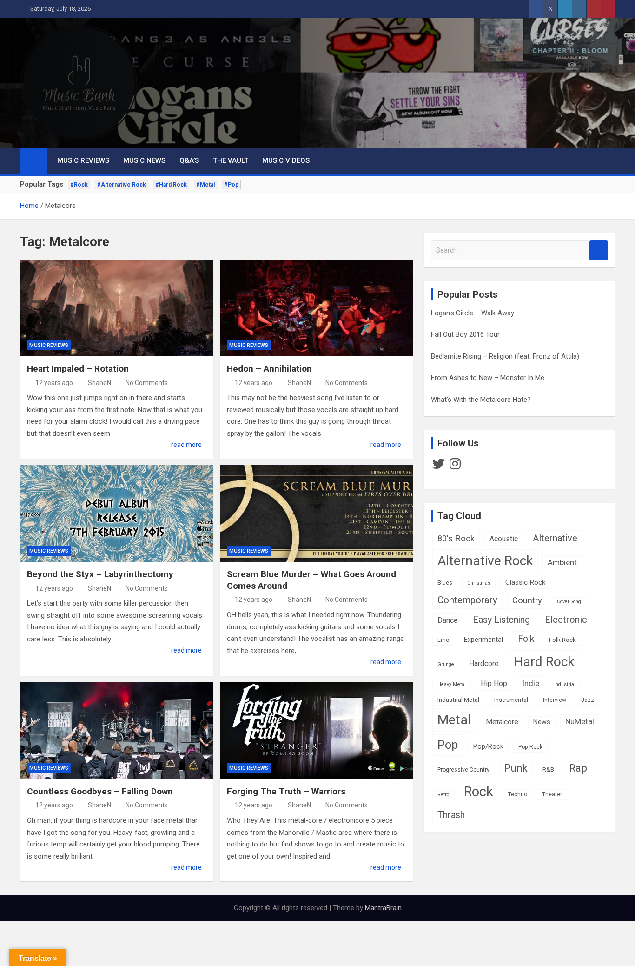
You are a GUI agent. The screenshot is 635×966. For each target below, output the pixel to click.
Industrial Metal (458, 699)
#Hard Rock (171, 184)
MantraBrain (383, 908)
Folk (526, 638)
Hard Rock (544, 661)
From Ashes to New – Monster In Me (487, 377)
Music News (144, 160)
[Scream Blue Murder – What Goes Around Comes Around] (316, 513)
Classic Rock (525, 582)
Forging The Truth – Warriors (286, 791)
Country (527, 600)
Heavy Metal (451, 684)
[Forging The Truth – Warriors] (316, 730)
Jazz (587, 700)
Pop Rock (530, 747)
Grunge (445, 664)
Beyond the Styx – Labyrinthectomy (100, 574)
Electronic (566, 619)
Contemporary (467, 600)
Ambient (562, 562)
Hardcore (484, 663)
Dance (447, 620)
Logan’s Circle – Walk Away (472, 313)
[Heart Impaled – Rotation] (116, 308)
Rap (578, 768)
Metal (454, 719)
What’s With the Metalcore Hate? (481, 399)
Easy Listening (501, 619)
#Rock (79, 184)
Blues (444, 583)
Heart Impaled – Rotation (78, 368)
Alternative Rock (485, 560)
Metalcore (502, 722)
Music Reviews (83, 160)
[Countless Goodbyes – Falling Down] (116, 730)
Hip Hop (494, 683)
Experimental (483, 640)
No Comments (147, 382)
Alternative (555, 538)
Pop (447, 745)
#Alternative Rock (121, 184)
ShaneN (99, 382)
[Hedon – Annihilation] (316, 308)
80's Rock (456, 538)
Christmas (478, 583)
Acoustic (503, 538)
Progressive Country (463, 769)
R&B (548, 769)
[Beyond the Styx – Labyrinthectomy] (116, 513)
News (541, 722)
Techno (517, 794)
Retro (443, 795)
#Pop (231, 184)
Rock (478, 791)
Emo (443, 640)
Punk (516, 768)
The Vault (230, 160)
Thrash (451, 815)
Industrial (564, 684)
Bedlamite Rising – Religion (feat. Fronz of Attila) (505, 356)
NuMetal (579, 721)
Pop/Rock (488, 747)
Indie (530, 683)
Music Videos (286, 160)
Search (598, 250)
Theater (552, 794)
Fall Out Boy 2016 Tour (465, 334)
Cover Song (569, 602)
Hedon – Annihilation (269, 368)
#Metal (205, 184)
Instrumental (511, 699)
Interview (554, 700)
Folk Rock (562, 639)
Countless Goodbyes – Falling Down (100, 791)
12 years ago (54, 382)
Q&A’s (189, 160)
